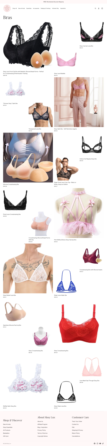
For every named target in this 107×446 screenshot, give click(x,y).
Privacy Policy (42, 430)
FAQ (73, 427)
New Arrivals (7, 424)
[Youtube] (100, 443)
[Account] (98, 8)
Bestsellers (6, 433)
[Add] (101, 235)
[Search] (95, 8)
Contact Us (75, 424)
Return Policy (76, 433)
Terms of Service (42, 433)
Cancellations (76, 436)
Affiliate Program (42, 424)
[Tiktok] (103, 443)
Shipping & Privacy (77, 430)
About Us (40, 421)
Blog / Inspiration (42, 427)
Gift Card (5, 436)
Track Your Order (77, 421)
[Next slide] (50, 44)
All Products (6, 430)
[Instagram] (97, 443)
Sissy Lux (9, 443)
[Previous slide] (5, 44)
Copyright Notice (43, 436)
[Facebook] (95, 443)
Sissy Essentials (7, 427)
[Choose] (50, 67)
